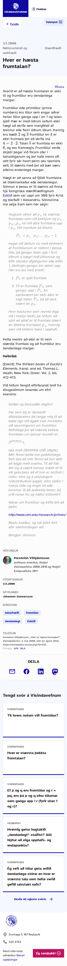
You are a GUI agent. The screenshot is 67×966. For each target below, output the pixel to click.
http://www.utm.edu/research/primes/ (37, 515)
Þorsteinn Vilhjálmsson (31, 558)
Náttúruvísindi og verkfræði (15, 50)
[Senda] (12, 671)
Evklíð (7, 195)
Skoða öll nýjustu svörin (30, 899)
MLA (22, 648)
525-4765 (15, 942)
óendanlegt (12, 621)
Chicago (7, 648)
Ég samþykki (46, 953)
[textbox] (19, 134)
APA (16, 648)
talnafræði (12, 613)
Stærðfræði (53, 48)
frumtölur (32, 613)
